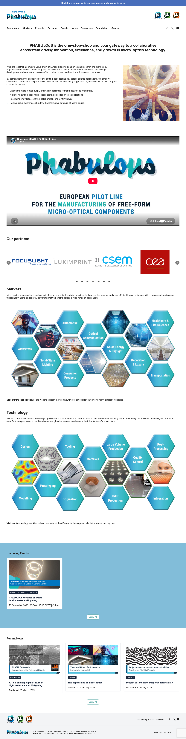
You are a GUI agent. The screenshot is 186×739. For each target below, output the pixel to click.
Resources (87, 28)
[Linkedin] (167, 28)
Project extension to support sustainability (91, 682)
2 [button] (78, 281)
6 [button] (88, 281)
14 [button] (108, 281)
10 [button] (98, 281)
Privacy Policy (141, 719)
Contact (115, 28)
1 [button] (76, 281)
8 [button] (93, 281)
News (74, 28)
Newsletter (160, 719)
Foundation (102, 28)
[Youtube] (177, 28)
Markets (27, 28)
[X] (172, 28)
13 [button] (105, 281)
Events (64, 28)
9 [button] (95, 281)
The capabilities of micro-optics (26, 682)
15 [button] (110, 281)
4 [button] (83, 281)
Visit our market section (20, 399)
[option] (31, 261)
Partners (52, 28)
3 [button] (81, 281)
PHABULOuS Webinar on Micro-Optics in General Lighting (26, 599)
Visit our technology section (22, 523)
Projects (39, 28)
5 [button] (85, 281)
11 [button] (100, 281)
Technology (13, 28)
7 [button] (90, 281)
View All (93, 617)
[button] (9, 263)
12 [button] (103, 281)
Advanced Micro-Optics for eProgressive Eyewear (140, 684)
